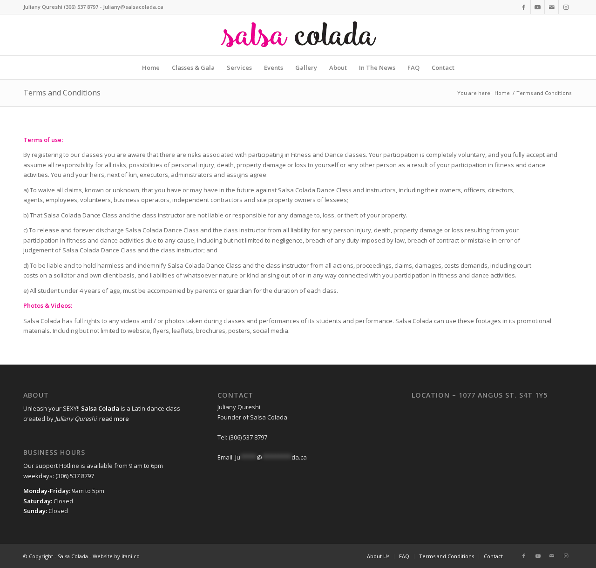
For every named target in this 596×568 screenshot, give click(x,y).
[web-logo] (298, 34)
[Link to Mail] (551, 7)
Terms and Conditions (62, 93)
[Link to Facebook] (523, 7)
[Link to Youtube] (537, 7)
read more (114, 418)
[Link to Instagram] (566, 7)
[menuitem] (151, 67)
